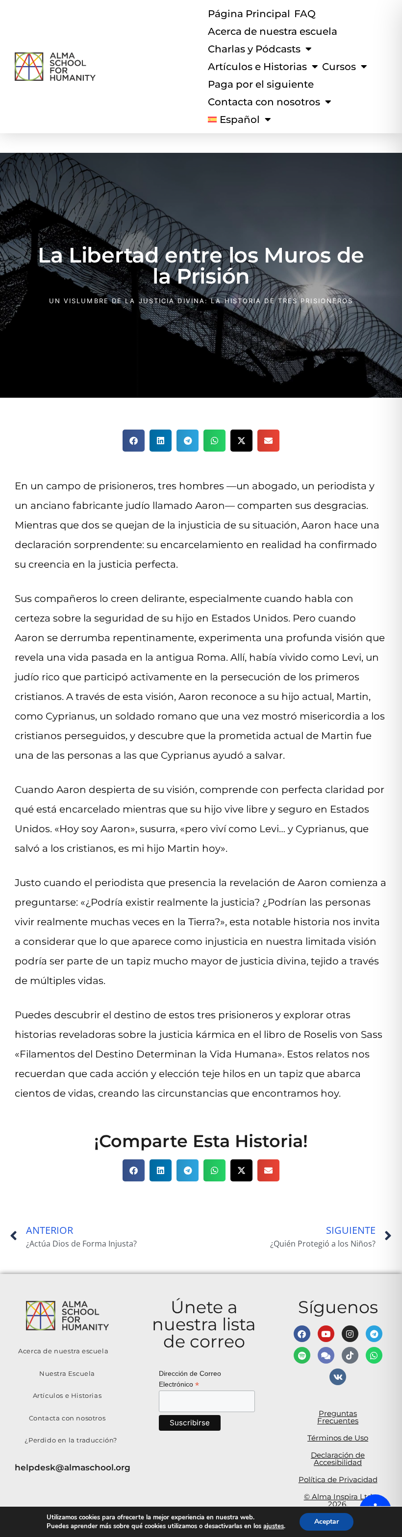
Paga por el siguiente (261, 84)
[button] (134, 441)
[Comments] (326, 1355)
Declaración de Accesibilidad (338, 1458)
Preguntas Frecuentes (337, 1417)
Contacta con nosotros (67, 1418)
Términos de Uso (337, 1437)
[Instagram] (350, 1333)
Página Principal (249, 14)
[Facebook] (302, 1333)
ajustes (273, 1526)
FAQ (305, 14)
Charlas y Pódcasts (254, 49)
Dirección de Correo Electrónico (190, 1379)
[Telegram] (374, 1333)
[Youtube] (326, 1333)
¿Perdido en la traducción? (71, 1440)
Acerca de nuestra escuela (272, 31)
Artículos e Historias (257, 66)
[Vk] (337, 1377)
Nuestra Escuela (67, 1373)
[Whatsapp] (374, 1355)
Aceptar (326, 1521)
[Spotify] (302, 1355)
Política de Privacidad (338, 1479)
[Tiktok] (350, 1355)
